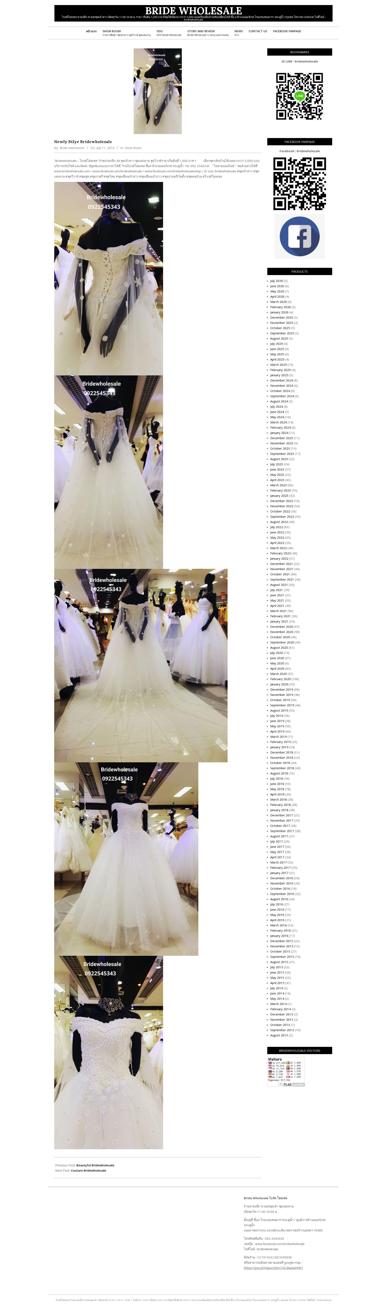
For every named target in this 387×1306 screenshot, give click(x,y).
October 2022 (280, 511)
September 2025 (282, 333)
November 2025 (281, 323)
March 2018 (278, 799)
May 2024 (277, 417)
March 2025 (278, 365)
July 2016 (276, 904)
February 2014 (280, 1009)
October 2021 (280, 574)
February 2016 (280, 930)
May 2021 (277, 600)
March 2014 (278, 1004)
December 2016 (281, 878)
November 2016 (281, 883)
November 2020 (281, 632)
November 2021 (281, 569)
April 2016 (277, 920)
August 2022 (279, 522)
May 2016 (277, 915)
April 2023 (277, 480)
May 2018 (277, 789)
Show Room (133, 148)
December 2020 (281, 626)
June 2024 (277, 412)
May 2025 (277, 354)
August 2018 (279, 773)
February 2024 (280, 427)
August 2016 (279, 899)
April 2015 (277, 983)
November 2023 (281, 443)
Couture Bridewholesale (88, 1170)
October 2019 (280, 700)
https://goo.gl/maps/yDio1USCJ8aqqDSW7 (273, 1268)
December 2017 (281, 815)
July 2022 (276, 527)
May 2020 (277, 663)
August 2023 (279, 459)
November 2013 (281, 1019)
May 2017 (277, 852)
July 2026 (276, 281)
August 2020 (279, 647)
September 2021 (282, 579)
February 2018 (280, 805)
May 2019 (277, 726)
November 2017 (281, 820)
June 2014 (277, 993)
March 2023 (278, 485)
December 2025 (281, 317)
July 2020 (276, 653)
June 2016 (277, 909)
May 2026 (277, 291)
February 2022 (280, 553)
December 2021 (281, 564)
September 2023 (282, 454)
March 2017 (278, 862)
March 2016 (278, 925)
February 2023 (280, 490)
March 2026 (278, 302)
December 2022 (281, 501)
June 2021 (277, 595)
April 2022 (277, 543)
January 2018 (279, 810)
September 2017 (282, 831)
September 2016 (282, 894)
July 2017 (276, 841)
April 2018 (277, 794)
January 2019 (279, 747)
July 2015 (276, 967)
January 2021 (279, 621)
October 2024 (280, 391)
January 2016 (279, 936)
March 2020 (278, 674)
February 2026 (280, 307)
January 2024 (279, 433)
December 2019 (281, 689)
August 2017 (279, 836)
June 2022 (277, 532)
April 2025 (277, 359)
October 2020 (280, 637)
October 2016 (280, 888)
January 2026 (279, 312)
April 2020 (277, 668)
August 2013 (279, 1035)
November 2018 (281, 757)
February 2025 (280, 370)
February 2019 (280, 742)
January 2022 (279, 558)
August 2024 (279, 401)
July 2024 (276, 406)
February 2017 (280, 867)
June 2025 (277, 349)
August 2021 (279, 585)
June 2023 (277, 469)
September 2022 (282, 516)
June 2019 (277, 721)
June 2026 (277, 286)
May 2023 (277, 475)
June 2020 (277, 658)
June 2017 (277, 847)
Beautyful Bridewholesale (95, 1165)
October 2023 (280, 448)
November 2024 (281, 385)
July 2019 (276, 716)
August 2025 (279, 338)
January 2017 (279, 873)
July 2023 (276, 464)
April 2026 (277, 296)
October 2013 (280, 1025)
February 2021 (280, 616)
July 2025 (276, 344)
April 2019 (277, 731)
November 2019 (281, 695)
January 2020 (279, 684)
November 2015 (281, 946)
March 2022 (278, 548)
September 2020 (282, 642)
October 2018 (280, 763)
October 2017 (280, 826)
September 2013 (282, 1030)
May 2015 (277, 978)
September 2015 (282, 957)
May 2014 (277, 998)
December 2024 (281, 380)
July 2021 (276, 590)
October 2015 (280, 951)
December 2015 (281, 941)
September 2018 (282, 768)
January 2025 (279, 375)
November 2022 (281, 506)
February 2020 (280, 679)
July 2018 (276, 778)
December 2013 (281, 1014)
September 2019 (282, 705)
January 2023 (279, 496)
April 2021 (277, 606)
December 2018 (281, 752)
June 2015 (277, 972)
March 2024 (278, 422)
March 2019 (278, 737)
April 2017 (277, 857)
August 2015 (279, 962)
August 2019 (279, 710)
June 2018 (277, 784)
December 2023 (281, 438)
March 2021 (278, 611)
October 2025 (280, 328)
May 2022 (277, 537)
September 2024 (282, 396)
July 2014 (276, 988)
